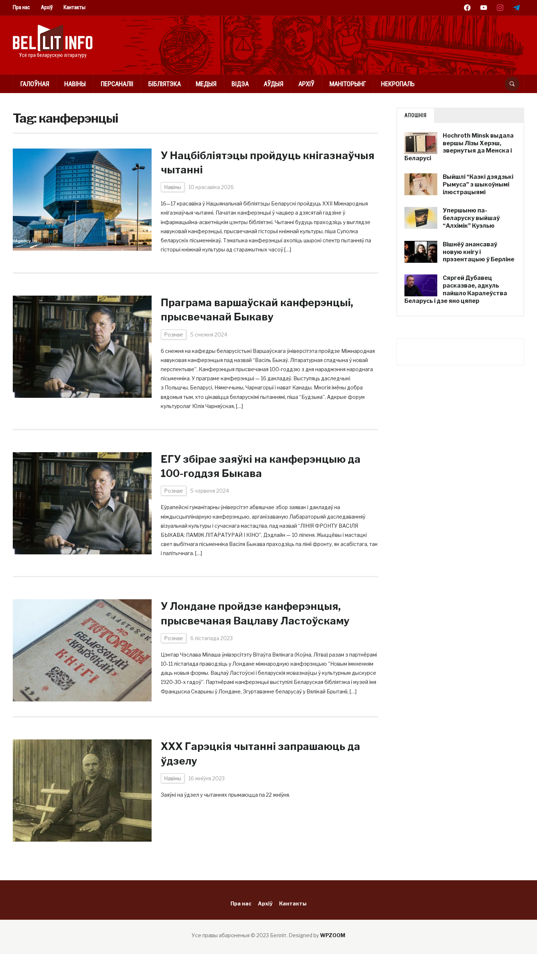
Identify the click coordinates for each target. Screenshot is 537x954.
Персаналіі (117, 84)
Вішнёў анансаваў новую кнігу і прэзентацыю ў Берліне (478, 252)
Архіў (47, 7)
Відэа (240, 84)
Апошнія (415, 115)
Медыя (206, 84)
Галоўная (34, 84)
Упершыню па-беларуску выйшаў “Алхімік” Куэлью (471, 218)
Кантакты (74, 7)
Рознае (173, 334)
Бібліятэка (164, 84)
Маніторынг (348, 84)
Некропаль (398, 84)
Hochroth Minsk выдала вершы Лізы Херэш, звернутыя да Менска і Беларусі (459, 147)
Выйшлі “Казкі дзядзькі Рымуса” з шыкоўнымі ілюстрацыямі (478, 184)
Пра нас (21, 7)
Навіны (75, 84)
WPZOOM (332, 935)
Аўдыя (273, 84)
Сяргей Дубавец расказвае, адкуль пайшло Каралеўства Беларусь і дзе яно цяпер (455, 289)
